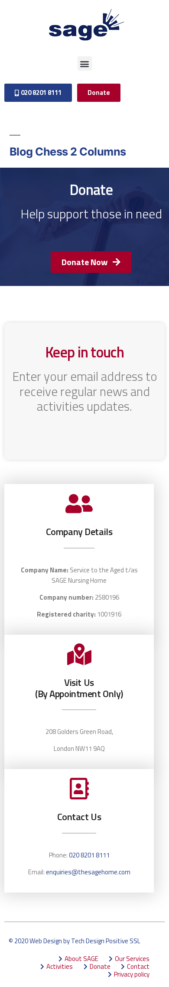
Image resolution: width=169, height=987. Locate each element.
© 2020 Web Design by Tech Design (56, 941)
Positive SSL (123, 941)
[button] (85, 63)
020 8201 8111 (89, 855)
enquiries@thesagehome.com (88, 872)
